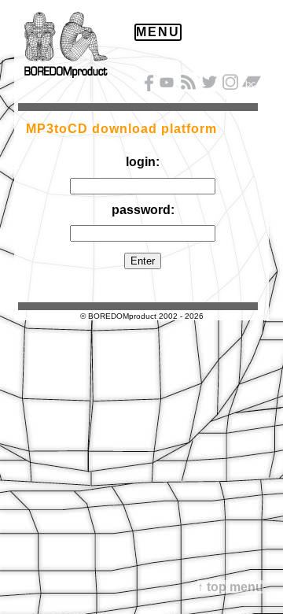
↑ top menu (230, 587)
